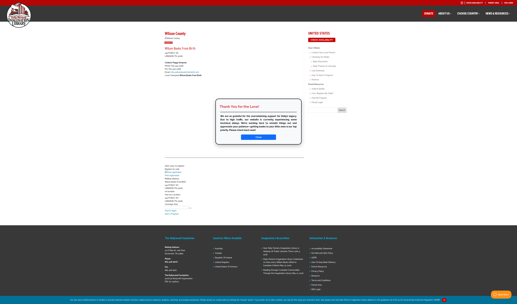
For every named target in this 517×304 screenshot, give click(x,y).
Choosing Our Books (320, 57)
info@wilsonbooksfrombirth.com (185, 72)
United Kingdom (222, 262)
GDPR (314, 258)
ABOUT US (444, 13)
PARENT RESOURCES (489, 54)
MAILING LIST (486, 44)
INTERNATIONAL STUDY (490, 80)
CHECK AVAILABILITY (474, 3)
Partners (315, 80)
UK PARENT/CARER (491, 58)
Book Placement (320, 61)
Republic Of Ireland (223, 258)
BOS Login (316, 289)
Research (315, 276)
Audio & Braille (318, 89)
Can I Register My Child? (322, 93)
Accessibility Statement (321, 248)
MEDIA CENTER (487, 49)
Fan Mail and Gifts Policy (322, 253)
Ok (444, 300)
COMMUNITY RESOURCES (491, 39)
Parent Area (316, 285)
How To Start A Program (322, 75)
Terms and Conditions (321, 280)
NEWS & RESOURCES (497, 13)
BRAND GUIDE (486, 29)
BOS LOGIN (508, 3)
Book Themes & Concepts (324, 66)
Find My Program (319, 98)
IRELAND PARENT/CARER (494, 64)
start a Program (172, 214)
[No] (513, 300)
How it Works (314, 48)
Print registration (172, 175)
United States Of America (226, 267)
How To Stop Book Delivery (323, 262)
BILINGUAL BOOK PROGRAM (492, 34)
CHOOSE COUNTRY (467, 13)
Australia (219, 248)
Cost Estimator (318, 71)
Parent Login (317, 102)
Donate (168, 43)
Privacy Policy (317, 271)
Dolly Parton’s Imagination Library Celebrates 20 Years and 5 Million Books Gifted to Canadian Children (283, 262)
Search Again (171, 211)
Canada (218, 253)
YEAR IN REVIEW (487, 69)
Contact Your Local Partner (323, 52)
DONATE (428, 13)
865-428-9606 (171, 262)
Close (259, 137)
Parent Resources (316, 84)
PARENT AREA (493, 3)
